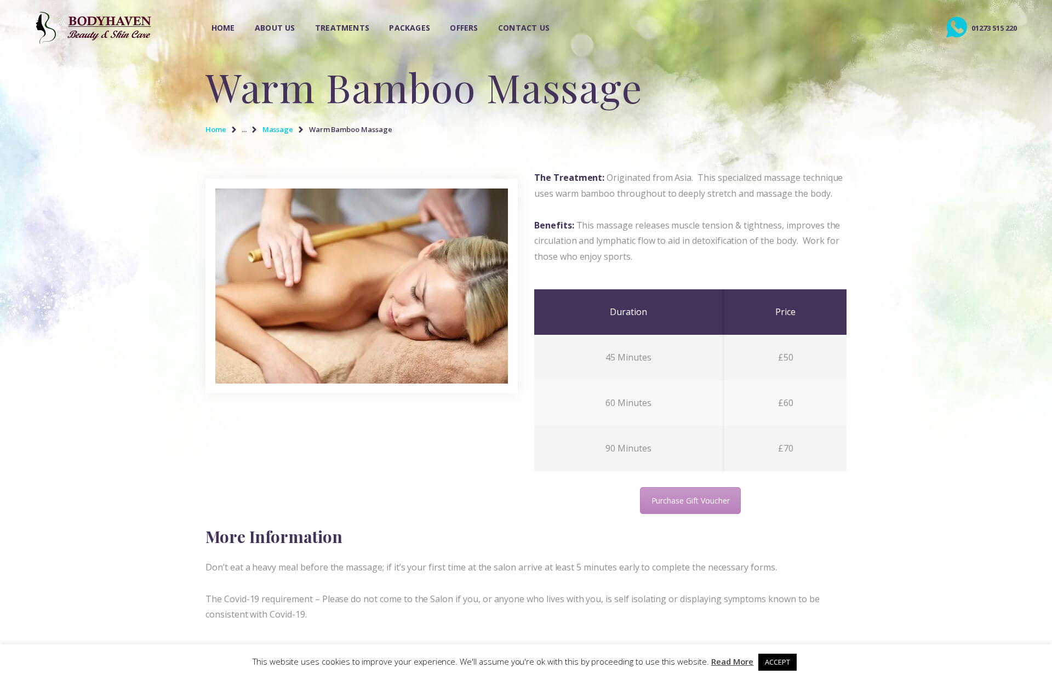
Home (215, 129)
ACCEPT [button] (777, 662)
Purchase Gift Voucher (690, 500)
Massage (278, 129)
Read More (732, 661)
